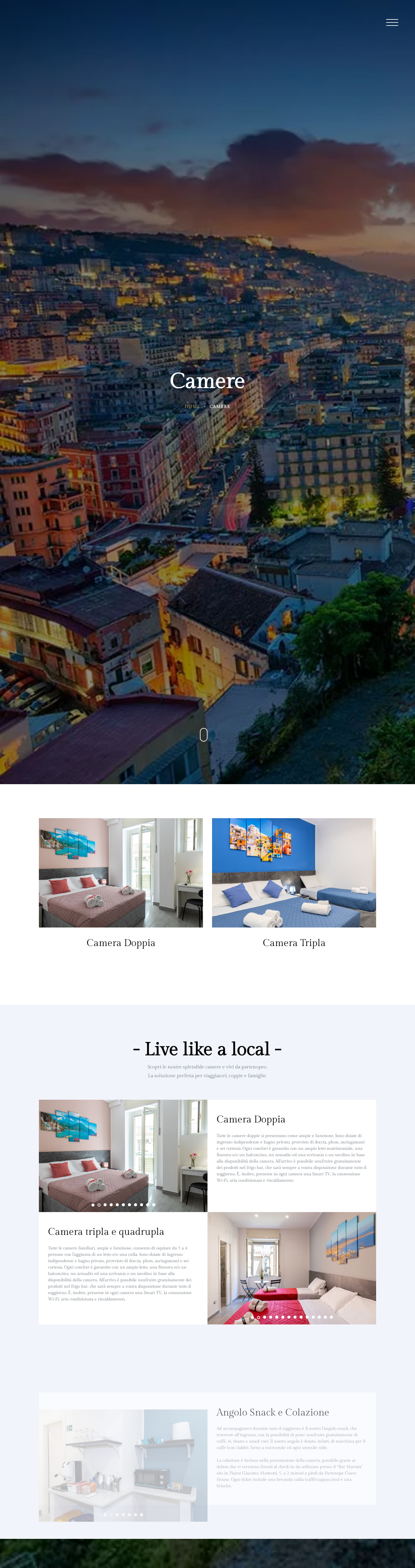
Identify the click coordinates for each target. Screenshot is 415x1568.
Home (193, 406)
